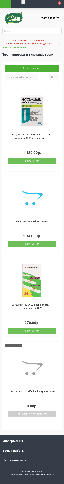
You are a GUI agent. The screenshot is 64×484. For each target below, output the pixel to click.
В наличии (32, 160)
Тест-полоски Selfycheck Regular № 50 (32, 391)
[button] (26, 8)
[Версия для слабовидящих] (23, 2)
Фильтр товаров (33, 68)
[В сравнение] (55, 93)
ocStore (38, 471)
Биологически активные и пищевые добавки (29, 43)
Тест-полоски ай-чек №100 (32, 221)
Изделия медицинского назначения (26, 40)
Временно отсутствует (32, 414)
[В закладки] (55, 89)
